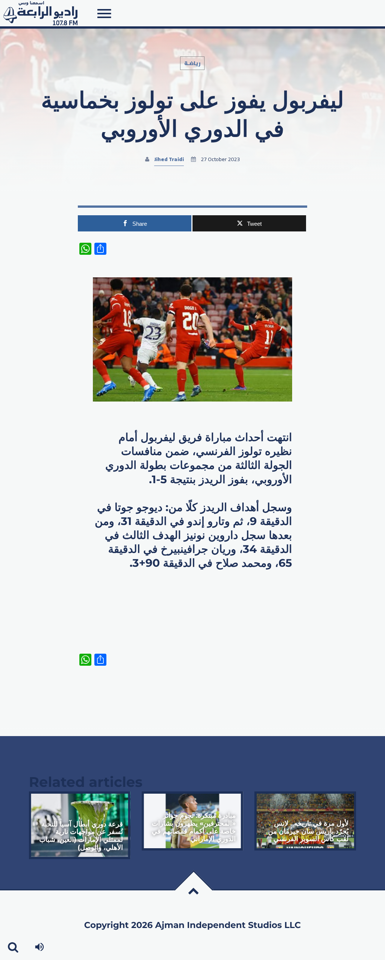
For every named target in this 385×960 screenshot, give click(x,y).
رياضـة (192, 63)
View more (79, 825)
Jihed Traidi (169, 159)
